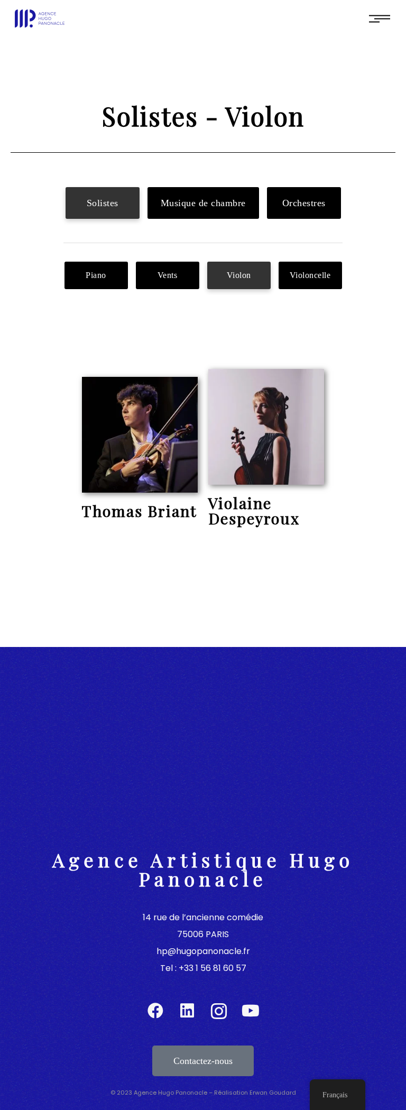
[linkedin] (187, 1011)
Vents (168, 275)
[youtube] (250, 1011)
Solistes (102, 203)
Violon (239, 275)
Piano (96, 275)
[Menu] (379, 18)
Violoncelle (310, 275)
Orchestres (304, 203)
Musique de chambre (203, 203)
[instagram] (219, 1011)
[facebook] (155, 1011)
